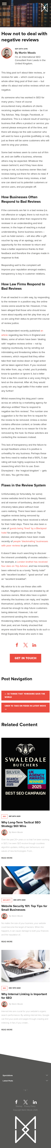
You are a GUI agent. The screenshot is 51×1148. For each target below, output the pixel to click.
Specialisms (8, 1075)
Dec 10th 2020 (15, 988)
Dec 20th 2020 (19, 900)
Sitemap (19, 1106)
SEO (4, 816)
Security (7, 900)
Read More (6, 858)
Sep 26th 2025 (14, 816)
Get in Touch (25, 658)
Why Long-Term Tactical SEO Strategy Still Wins (21, 824)
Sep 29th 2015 (21, 49)
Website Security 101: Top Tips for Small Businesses (24, 908)
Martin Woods (27, 52)
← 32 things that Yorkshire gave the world (25, 695)
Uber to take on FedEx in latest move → (25, 707)
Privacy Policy (29, 1106)
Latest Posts (8, 1081)
